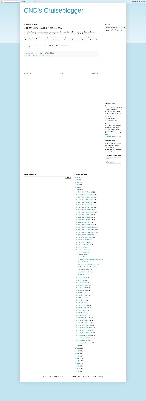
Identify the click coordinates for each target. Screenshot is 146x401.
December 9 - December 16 (86, 199)
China (34, 55)
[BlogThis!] (47, 53)
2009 (78, 366)
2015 (78, 351)
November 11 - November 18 (86, 209)
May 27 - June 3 (83, 292)
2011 (78, 361)
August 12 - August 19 (84, 242)
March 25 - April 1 (83, 315)
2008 (78, 368)
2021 (78, 182)
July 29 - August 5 (83, 247)
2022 (78, 180)
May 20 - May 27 (83, 295)
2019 (78, 187)
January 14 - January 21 (85, 340)
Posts (109, 159)
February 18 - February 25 (86, 328)
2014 (78, 353)
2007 (78, 371)
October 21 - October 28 (85, 217)
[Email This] (45, 53)
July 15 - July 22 (83, 252)
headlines (38, 55)
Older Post (95, 73)
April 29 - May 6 (83, 302)
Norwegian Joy (49, 55)
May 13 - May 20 (83, 297)
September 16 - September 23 (87, 229)
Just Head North (82, 257)
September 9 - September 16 (86, 232)
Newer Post (27, 73)
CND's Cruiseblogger (53, 10)
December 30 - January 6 (85, 192)
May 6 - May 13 (82, 300)
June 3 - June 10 (83, 290)
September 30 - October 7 (85, 224)
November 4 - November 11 (86, 212)
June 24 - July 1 (83, 282)
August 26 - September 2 (85, 237)
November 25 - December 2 (86, 204)
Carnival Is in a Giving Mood (86, 262)
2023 (78, 177)
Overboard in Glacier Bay (85, 269)
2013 (78, 356)
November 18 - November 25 (86, 207)
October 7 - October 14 (85, 222)
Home (61, 73)
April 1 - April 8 (82, 313)
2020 (78, 185)
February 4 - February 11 (85, 333)
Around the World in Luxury (86, 272)
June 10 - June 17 (83, 287)
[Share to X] (49, 53)
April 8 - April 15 (83, 310)
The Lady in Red (82, 254)
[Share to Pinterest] (53, 53)
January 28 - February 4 (85, 335)
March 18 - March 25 (84, 318)
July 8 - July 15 (82, 277)
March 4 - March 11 (84, 323)
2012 (78, 358)
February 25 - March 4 (84, 325)
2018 (78, 190)
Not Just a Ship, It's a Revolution (87, 267)
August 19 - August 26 (84, 239)
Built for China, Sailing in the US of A (88, 264)
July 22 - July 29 (83, 249)
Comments (111, 162)
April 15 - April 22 (83, 307)
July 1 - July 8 (82, 280)
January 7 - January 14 (85, 343)
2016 (78, 348)
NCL (43, 55)
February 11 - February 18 (86, 330)
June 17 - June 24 (83, 285)
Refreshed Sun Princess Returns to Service (90, 259)
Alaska (30, 55)
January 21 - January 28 (85, 338)
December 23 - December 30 (86, 194)
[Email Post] (41, 53)
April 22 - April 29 (83, 305)
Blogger (100, 376)
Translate (119, 30)
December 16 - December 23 (86, 197)
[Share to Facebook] (51, 53)
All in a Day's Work (83, 274)
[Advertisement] (63, 65)
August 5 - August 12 (84, 244)
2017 (78, 346)
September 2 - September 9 (86, 234)
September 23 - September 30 (87, 227)
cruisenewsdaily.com (111, 120)
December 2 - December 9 (86, 202)
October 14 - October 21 (85, 219)
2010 (78, 363)
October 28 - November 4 (85, 214)
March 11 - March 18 (84, 320)
